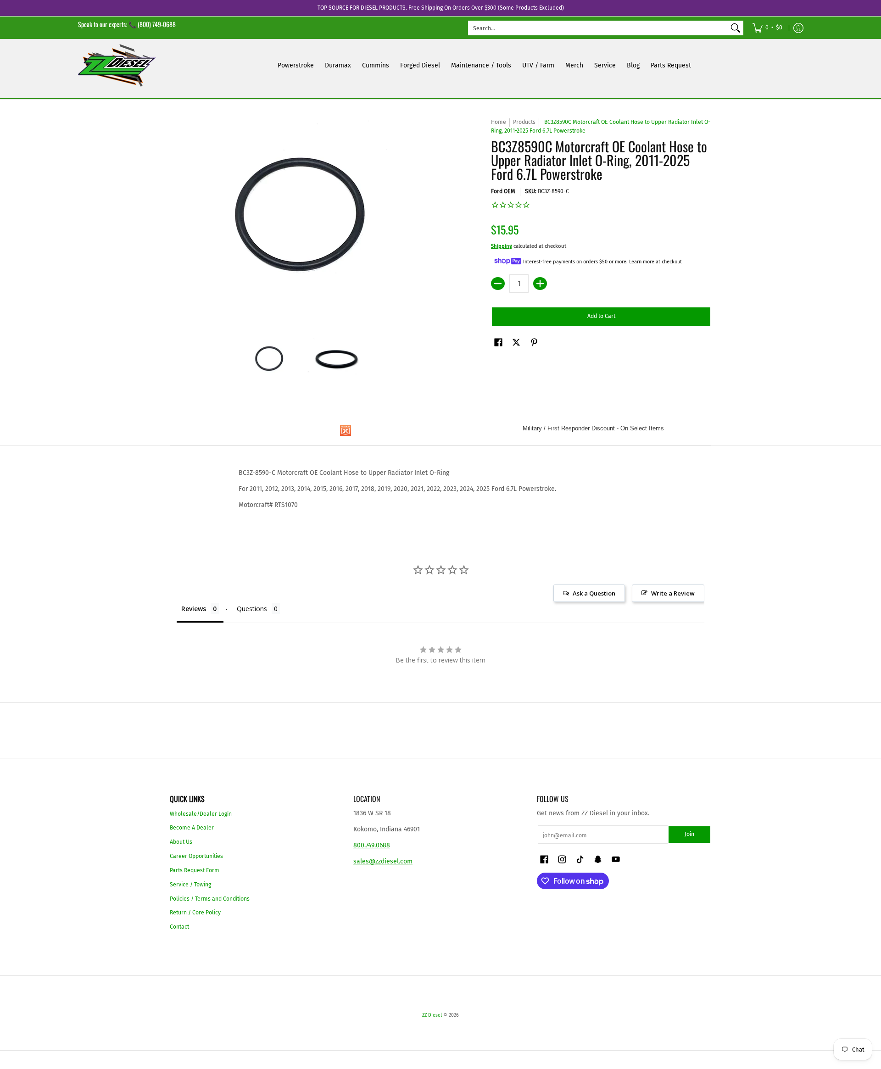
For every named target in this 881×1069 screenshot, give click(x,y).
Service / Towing (190, 884)
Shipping (501, 246)
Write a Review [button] (673, 593)
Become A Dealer (192, 827)
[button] (498, 342)
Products (524, 122)
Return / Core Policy (195, 912)
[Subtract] (498, 283)
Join (689, 834)
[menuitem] (767, 28)
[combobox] (598, 28)
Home (498, 122)
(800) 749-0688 (157, 24)
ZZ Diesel (432, 1015)
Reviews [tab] (193, 608)
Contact (179, 927)
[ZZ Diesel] (117, 65)
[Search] (735, 28)
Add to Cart (601, 316)
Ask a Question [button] (594, 593)
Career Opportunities (196, 856)
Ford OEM (503, 191)
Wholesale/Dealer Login (201, 814)
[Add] (540, 283)
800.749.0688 (371, 845)
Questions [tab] (252, 608)
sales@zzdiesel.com (383, 861)
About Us (181, 842)
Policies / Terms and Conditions (210, 899)
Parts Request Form (194, 870)
